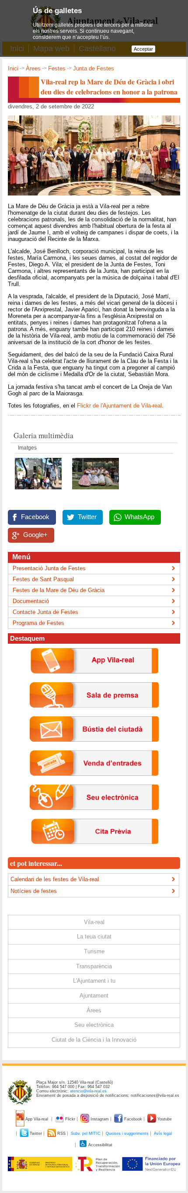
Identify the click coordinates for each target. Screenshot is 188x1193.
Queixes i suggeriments (127, 1133)
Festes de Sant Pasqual (43, 579)
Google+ (35, 534)
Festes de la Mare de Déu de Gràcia (58, 590)
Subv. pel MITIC (86, 1133)
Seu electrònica (94, 1025)
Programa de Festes (38, 623)
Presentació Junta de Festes (49, 568)
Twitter (87, 516)
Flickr (70, 1119)
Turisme (94, 951)
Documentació (31, 601)
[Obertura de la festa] (95, 491)
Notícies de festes (33, 891)
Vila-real (94, 922)
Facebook (35, 516)
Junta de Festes (93, 68)
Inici (13, 68)
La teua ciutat (94, 936)
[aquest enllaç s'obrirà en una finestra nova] (94, 816)
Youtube (164, 1119)
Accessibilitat (99, 1145)
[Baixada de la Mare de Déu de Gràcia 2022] (39, 491)
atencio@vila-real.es (88, 1091)
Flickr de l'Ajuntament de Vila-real (119, 405)
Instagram (99, 1119)
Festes (57, 68)
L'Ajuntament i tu (94, 980)
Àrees (33, 68)
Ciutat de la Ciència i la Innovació (94, 1039)
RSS (61, 1133)
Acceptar (143, 49)
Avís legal (163, 1133)
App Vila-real (36, 1119)
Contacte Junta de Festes (45, 612)
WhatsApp (139, 516)
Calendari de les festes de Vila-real (54, 879)
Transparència (94, 966)
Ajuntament (94, 995)
